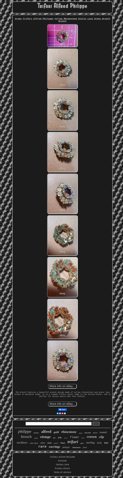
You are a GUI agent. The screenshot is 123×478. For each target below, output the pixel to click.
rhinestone (69, 432)
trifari (73, 441)
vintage (45, 437)
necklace (22, 442)
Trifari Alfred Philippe (62, 457)
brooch (26, 436)
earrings (54, 446)
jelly (60, 437)
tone (66, 438)
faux (62, 443)
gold (56, 432)
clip (101, 437)
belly (99, 442)
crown (92, 437)
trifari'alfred (34, 443)
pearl (56, 443)
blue (54, 438)
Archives (62, 461)
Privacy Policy (62, 468)
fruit (50, 443)
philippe (24, 431)
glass (82, 443)
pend (85, 447)
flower (74, 437)
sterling (90, 442)
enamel (103, 432)
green (95, 433)
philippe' (66, 447)
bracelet (88, 433)
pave (83, 438)
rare (42, 447)
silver (42, 443)
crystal (36, 438)
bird (106, 443)
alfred (46, 431)
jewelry (36, 433)
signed (80, 433)
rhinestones (76, 447)
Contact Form (62, 465)
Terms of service (62, 472)
